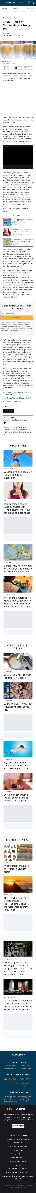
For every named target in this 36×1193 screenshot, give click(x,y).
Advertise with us (18, 1158)
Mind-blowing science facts (25, 1100)
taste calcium (25, 182)
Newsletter (29, 68)
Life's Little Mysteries (10, 1065)
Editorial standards (18, 1169)
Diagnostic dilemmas (10, 1068)
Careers (18, 1165)
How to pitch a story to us (18, 1172)
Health (4, 18)
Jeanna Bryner (10, 33)
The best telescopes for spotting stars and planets (11, 1100)
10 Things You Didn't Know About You (18, 398)
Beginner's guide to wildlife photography (25, 1096)
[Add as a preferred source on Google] (18, 1126)
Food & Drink (13, 18)
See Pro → (22, 3)
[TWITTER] (5, 422)
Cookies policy (18, 1154)
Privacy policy (18, 1150)
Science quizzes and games (10, 1096)
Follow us (19, 68)
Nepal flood (16, 8)
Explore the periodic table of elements (10, 1084)
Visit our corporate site (24, 1120)
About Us (18, 1143)
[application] (18, 155)
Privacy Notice (24, 324)
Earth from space (25, 1065)
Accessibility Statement (18, 1135)
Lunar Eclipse (30, 8)
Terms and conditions (18, 1146)
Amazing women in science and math (25, 1078)
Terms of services (23, 322)
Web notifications (18, 1161)
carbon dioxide (8, 411)
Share (7, 68)
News (23, 35)
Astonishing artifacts (25, 1068)
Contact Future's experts (18, 1139)
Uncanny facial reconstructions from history (25, 1085)
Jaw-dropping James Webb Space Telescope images (10, 1079)
